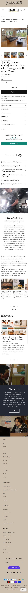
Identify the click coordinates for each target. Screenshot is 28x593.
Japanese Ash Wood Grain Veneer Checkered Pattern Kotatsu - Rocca (6, 293)
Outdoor (5, 463)
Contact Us (6, 546)
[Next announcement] (25, 3)
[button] (3, 10)
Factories (5, 516)
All (3, 443)
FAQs (4, 549)
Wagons (5, 473)
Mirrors (5, 460)
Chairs (4, 446)
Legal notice (19, 589)
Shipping (3, 76)
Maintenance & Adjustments (10, 490)
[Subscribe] (22, 562)
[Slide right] (26, 55)
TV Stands (5, 470)
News (4, 496)
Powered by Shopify (16, 585)
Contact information (11, 589)
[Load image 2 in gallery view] (14, 55)
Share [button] (4, 129)
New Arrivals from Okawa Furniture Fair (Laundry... (13, 338)
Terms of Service (7, 542)
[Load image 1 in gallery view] (7, 55)
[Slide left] (1, 55)
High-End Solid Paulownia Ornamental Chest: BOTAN (17, 293)
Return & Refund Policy (9, 532)
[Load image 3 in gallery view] (21, 55)
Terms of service (14, 587)
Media (4, 519)
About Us (5, 509)
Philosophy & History (8, 523)
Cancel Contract (7, 552)
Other (4, 477)
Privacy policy (6, 587)
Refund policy (24, 585)
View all (14, 309)
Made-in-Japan (7, 512)
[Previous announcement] (2, 3)
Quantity (3, 79)
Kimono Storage (7, 456)
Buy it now (14, 92)
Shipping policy (7, 535)
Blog (4, 493)
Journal (5, 500)
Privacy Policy (6, 539)
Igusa (4, 453)
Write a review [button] (14, 143)
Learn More (14, 411)
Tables (4, 467)
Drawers (5, 450)
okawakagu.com (8, 585)
